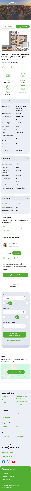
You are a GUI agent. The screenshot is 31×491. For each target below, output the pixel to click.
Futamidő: (6, 309)
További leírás (5, 231)
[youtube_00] (13, 462)
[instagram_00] (8, 462)
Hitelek (4, 403)
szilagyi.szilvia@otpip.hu (12, 258)
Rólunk (4, 414)
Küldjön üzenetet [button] (7, 457)
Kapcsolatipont (20, 405)
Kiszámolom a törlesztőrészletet (14, 334)
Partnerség (5, 426)
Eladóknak (5, 396)
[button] (20, 286)
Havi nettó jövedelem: (9, 323)
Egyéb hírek (19, 414)
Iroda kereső (5, 436)
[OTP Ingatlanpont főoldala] (15, 3)
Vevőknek (4, 400)
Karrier (18, 426)
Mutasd (17, 253)
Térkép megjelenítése (16, 372)
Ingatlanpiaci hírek (21, 402)
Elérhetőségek (20, 436)
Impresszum (5, 473)
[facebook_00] (3, 462)
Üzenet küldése (17, 275)
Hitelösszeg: (6, 295)
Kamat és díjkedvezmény (14, 340)
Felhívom (24, 26)
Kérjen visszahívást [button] (7, 452)
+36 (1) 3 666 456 (10, 447)
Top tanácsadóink (7, 417)
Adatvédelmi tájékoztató (8, 476)
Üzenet (10, 26)
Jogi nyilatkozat (6, 479)
